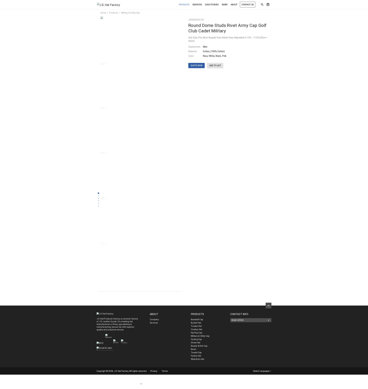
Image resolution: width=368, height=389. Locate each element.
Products (113, 13)
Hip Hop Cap (196, 333)
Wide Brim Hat (197, 359)
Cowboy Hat (196, 329)
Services (154, 323)
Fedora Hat (196, 356)
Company (154, 319)
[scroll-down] (141, 383)
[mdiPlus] (294, 10)
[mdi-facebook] (234, 371)
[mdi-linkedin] (240, 371)
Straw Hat (195, 342)
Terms (165, 371)
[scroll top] (268, 305)
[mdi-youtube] (246, 371)
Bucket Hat (196, 323)
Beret (193, 349)
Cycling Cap (196, 339)
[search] (262, 4)
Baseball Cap (197, 319)
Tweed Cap (196, 352)
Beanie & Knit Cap (199, 346)
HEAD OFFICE (237, 320)
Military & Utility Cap (130, 13)
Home (103, 13)
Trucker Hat (196, 326)
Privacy (153, 371)
